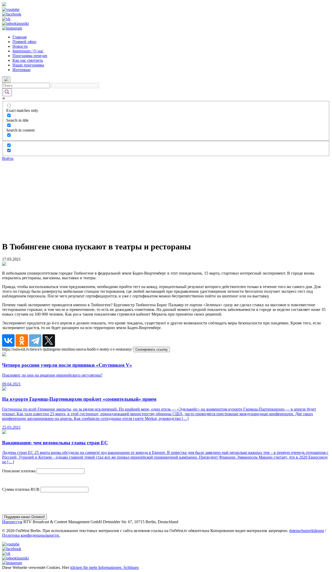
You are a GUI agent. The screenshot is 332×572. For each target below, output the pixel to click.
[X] (49, 340)
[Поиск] (6, 79)
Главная (19, 37)
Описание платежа (19, 471)
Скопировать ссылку (151, 349)
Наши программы (28, 65)
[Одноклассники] (22, 340)
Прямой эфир (24, 41)
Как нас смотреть (27, 60)
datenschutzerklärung (306, 530)
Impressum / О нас (28, 51)
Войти (7, 158)
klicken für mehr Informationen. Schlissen (104, 567)
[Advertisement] (166, 200)
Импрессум (12, 522)
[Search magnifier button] (7, 92)
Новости (20, 46)
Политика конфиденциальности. (31, 535)
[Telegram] (35, 340)
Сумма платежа (16, 489)
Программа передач (29, 55)
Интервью (21, 69)
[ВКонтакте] (8, 340)
